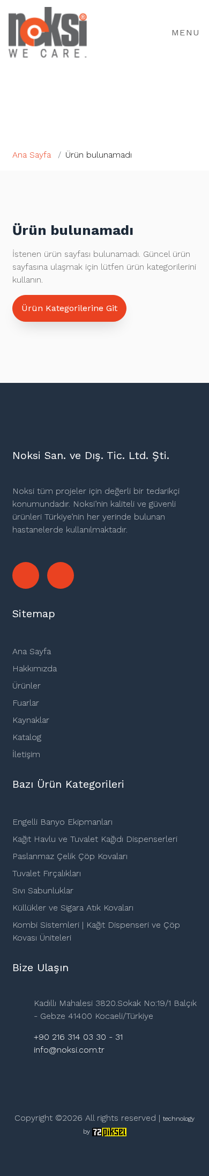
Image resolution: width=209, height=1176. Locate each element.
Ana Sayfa (31, 155)
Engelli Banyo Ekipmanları (62, 822)
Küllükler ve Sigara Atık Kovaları (72, 908)
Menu (184, 32)
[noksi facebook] (25, 575)
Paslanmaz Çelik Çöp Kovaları (70, 856)
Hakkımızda (34, 668)
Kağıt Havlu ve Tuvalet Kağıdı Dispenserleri (94, 839)
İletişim (26, 754)
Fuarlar (25, 703)
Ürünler (26, 686)
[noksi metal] (60, 575)
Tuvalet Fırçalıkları (46, 873)
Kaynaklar (30, 720)
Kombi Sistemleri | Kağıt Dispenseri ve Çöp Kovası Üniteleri (96, 931)
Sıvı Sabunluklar (42, 890)
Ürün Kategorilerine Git (69, 308)
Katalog (26, 737)
